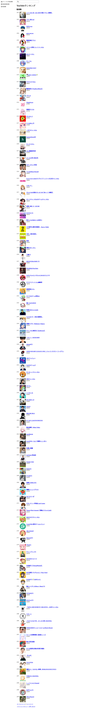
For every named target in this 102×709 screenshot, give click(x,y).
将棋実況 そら (30, 289)
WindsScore (29, 102)
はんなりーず (30, 496)
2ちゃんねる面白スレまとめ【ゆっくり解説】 (39, 192)
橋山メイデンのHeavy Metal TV (35, 586)
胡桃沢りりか (30, 109)
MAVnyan (29, 26)
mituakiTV (29, 344)
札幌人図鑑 (29, 448)
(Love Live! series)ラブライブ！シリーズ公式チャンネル (42, 178)
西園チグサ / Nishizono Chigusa (35, 323)
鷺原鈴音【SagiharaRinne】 (34, 88)
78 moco (28, 544)
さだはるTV (30, 593)
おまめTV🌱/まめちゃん (33, 579)
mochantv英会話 (31, 455)
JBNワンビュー (31, 358)
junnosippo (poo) (31, 68)
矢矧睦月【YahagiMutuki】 (34, 565)
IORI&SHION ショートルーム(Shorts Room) (39, 628)
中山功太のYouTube (32, 268)
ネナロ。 (29, 386)
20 (20, 704)
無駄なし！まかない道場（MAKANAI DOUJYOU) (41, 669)
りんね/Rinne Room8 (32, 171)
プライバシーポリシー (22, 706)
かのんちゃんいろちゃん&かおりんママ (38, 275)
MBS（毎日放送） (31, 234)
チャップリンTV (31, 552)
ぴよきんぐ (29, 116)
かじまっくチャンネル (33, 372)
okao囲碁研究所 (31, 151)
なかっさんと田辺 (31, 165)
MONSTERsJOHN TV (33, 261)
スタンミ (29, 614)
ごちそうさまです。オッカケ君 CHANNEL (39, 621)
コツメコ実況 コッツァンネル (35, 47)
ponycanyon (29, 33)
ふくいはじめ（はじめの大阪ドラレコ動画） (39, 12)
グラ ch (28, 95)
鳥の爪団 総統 (30, 641)
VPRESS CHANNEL (32, 676)
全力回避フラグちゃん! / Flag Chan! (37, 572)
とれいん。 (29, 185)
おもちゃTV (30, 600)
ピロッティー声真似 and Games (35, 503)
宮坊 (27, 241)
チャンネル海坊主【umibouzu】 (35, 330)
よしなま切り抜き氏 (32, 158)
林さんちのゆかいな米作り (34, 220)
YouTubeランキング (26, 5)
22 (24, 704)
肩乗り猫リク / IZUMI (32, 206)
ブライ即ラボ (30, 19)
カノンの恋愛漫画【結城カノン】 (36, 634)
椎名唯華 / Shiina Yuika (33, 427)
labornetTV (29, 538)
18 (17, 704)
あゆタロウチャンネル (33, 517)
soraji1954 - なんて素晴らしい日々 (36, 441)
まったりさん (30, 144)
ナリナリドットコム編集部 (34, 282)
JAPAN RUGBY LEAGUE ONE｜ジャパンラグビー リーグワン (45, 351)
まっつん (29, 61)
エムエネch (29, 662)
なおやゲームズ (31, 365)
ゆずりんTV (30, 690)
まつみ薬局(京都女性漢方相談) (35, 648)
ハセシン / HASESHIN (33, 337)
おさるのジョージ (31, 558)
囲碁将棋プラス (31, 40)
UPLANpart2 (30, 697)
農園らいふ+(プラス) (32, 489)
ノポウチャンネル (31, 130)
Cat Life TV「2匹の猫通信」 (34, 317)
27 (32, 704)
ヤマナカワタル (31, 82)
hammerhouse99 (31, 137)
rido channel (30, 531)
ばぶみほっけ (30, 399)
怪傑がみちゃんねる (32, 310)
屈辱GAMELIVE (31, 482)
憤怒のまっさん (31, 247)
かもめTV (29, 476)
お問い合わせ (32, 706)
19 (19, 704)
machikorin (29, 434)
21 (22, 704)
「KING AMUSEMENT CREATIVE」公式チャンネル (42, 607)
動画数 (4, 6)
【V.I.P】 (29, 655)
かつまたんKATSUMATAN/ (34, 420)
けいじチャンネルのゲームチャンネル (37, 199)
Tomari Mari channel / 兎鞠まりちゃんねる (38, 510)
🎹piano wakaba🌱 (32, 75)
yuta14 (28, 406)
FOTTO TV (29, 213)
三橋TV (28, 254)
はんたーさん (30, 54)
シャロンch (29, 393)
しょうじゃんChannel (32, 683)
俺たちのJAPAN (31, 303)
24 (27, 704)
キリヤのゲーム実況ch (33, 296)
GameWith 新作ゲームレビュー (35, 524)
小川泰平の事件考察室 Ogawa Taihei (37, 227)
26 (30, 704)
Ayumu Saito (30, 462)
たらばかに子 (30, 123)
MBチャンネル (30, 379)
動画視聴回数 (6, 4)
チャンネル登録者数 (8, 1)
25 (29, 704)
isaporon (28, 468)
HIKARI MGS (30, 413)
